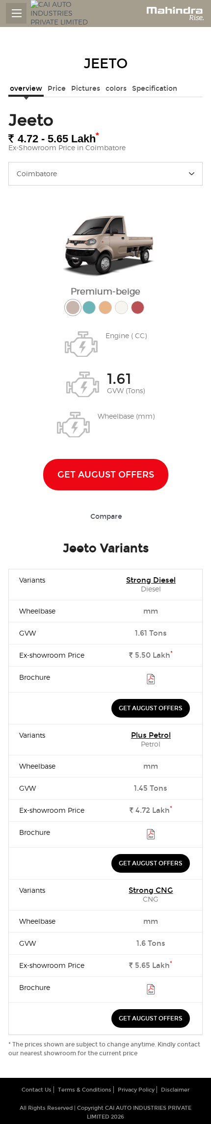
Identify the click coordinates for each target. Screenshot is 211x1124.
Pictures (85, 88)
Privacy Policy (136, 1090)
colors (116, 88)
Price (57, 88)
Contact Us (37, 1090)
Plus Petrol (151, 735)
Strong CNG (151, 890)
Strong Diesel (151, 580)
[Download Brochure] (151, 681)
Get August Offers (105, 474)
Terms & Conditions (84, 1090)
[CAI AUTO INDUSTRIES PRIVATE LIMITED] (62, 13)
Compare (106, 516)
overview (26, 88)
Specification (154, 88)
